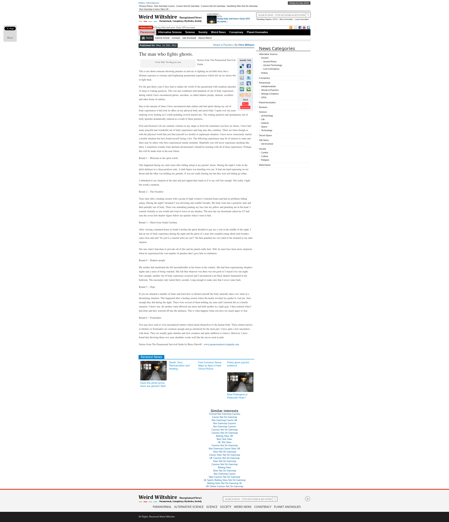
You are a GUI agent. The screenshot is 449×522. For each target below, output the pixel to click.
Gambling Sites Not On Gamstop (242, 6)
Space (264, 127)
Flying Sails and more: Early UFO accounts (174, 27)
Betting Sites (224, 467)
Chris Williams (246, 45)
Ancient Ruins (270, 61)
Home (149, 37)
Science (190, 32)
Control (264, 152)
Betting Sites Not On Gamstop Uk (224, 483)
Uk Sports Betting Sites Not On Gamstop (225, 480)
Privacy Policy (146, 6)
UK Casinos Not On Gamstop (225, 458)
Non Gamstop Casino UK (224, 420)
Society (202, 32)
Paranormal (147, 32)
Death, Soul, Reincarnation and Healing (179, 365)
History (264, 73)
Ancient (264, 58)
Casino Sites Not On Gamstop (224, 455)
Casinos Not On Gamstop (213, 6)
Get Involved (189, 37)
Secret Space (265, 135)
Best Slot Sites (224, 439)
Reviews (263, 107)
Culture (264, 156)
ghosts (245, 103)
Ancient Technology (272, 65)
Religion (265, 160)
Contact (176, 37)
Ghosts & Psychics (223, 45)
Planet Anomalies (257, 32)
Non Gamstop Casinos (224, 423)
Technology (266, 130)
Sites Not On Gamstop (224, 451)
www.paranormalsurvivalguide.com (221, 344)
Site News (264, 140)
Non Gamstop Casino (164, 6)
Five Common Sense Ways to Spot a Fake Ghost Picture (210, 365)
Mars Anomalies (286, 19)
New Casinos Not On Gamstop (224, 477)
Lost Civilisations (271, 69)
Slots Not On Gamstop (224, 470)
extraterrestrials (268, 86)
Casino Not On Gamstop (187, 6)
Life (263, 119)
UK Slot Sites (225, 442)
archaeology (267, 115)
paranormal (245, 107)
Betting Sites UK (224, 436)
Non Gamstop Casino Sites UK (154, 9)
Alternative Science (170, 32)
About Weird (205, 37)
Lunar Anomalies (302, 19)
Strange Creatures (270, 94)
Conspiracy (236, 32)
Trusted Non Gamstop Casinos (224, 414)
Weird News (218, 32)
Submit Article (162, 37)
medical (265, 123)
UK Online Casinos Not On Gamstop (224, 486)
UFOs (219, 16)
